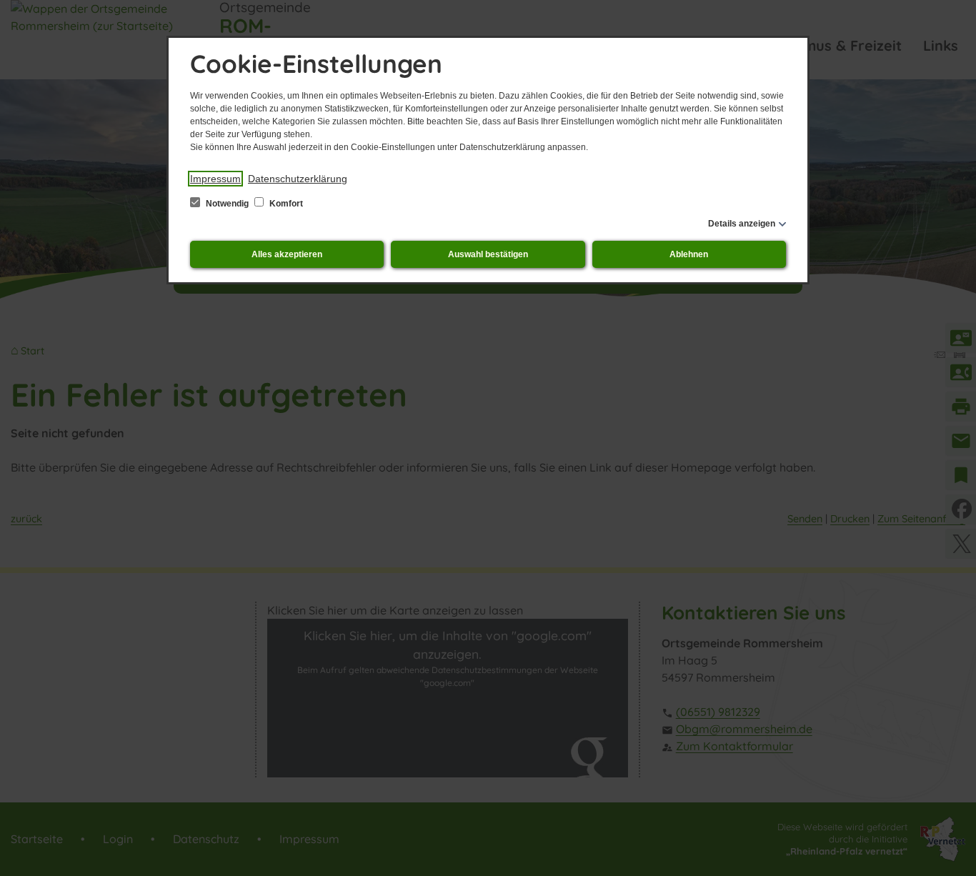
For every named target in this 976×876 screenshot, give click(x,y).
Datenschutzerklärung (297, 178)
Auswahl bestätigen (488, 254)
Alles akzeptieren (287, 254)
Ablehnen (688, 254)
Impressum (215, 178)
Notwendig (227, 204)
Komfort (285, 204)
